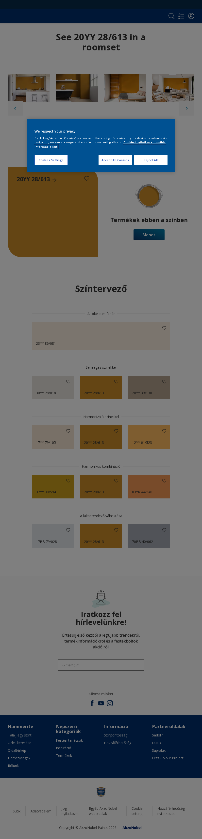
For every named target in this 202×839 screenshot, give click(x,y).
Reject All (151, 160)
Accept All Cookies (115, 160)
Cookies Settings (51, 160)
